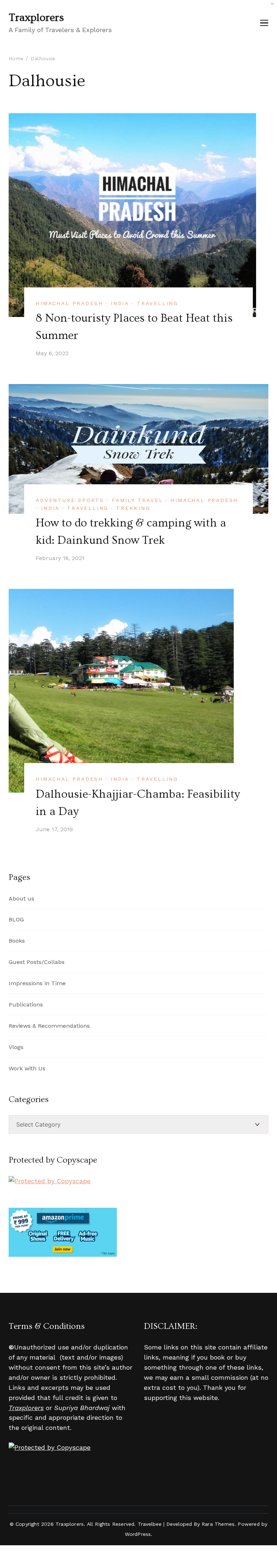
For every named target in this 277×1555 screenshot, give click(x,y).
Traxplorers (36, 18)
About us (21, 898)
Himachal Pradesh (69, 303)
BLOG (16, 919)
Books (17, 940)
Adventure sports (70, 500)
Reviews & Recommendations (49, 1025)
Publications (26, 1004)
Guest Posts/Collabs (37, 962)
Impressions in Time (37, 983)
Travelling (157, 303)
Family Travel (137, 500)
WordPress (138, 1534)
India (120, 303)
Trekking (133, 508)
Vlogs (16, 1047)
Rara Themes (218, 1524)
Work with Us (27, 1068)
